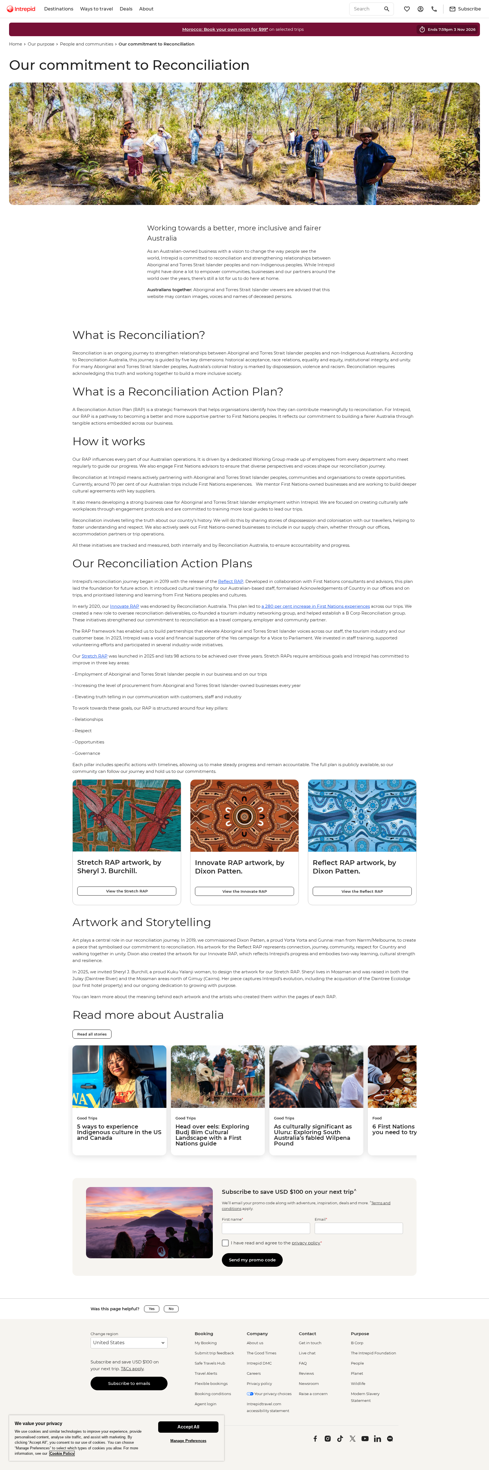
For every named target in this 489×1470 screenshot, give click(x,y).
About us (255, 1343)
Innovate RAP (124, 606)
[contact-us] (434, 9)
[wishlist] (407, 9)
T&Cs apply (132, 1368)
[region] (244, 363)
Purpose (360, 1333)
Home (15, 44)
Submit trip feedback (214, 1353)
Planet (357, 1373)
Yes (152, 1309)
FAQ (303, 1363)
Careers (254, 1373)
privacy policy (306, 1243)
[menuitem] (21, 9)
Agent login (205, 1404)
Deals (126, 9)
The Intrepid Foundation (373, 1353)
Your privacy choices (272, 1393)
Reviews (306, 1373)
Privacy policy (259, 1383)
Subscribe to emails (129, 1383)
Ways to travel (96, 9)
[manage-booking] (420, 9)
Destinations (58, 9)
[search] (365, 9)
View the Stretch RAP (127, 891)
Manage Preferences (188, 1441)
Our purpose (41, 44)
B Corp (357, 1343)
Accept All (188, 1426)
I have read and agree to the (276, 1243)
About (146, 9)
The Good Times (261, 1353)
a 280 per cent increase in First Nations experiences (315, 606)
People (357, 1363)
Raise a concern (313, 1393)
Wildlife (358, 1383)
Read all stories (92, 1034)
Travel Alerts (206, 1373)
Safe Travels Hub (210, 1363)
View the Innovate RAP (244, 891)
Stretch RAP (95, 656)
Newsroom (309, 1383)
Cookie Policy (62, 1453)
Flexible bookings (211, 1383)
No (171, 1309)
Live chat (307, 1353)
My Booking (206, 1343)
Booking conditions (213, 1393)
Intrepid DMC (259, 1363)
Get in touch (310, 1343)
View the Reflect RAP (362, 891)
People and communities (86, 44)
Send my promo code (252, 1260)
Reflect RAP (230, 581)
